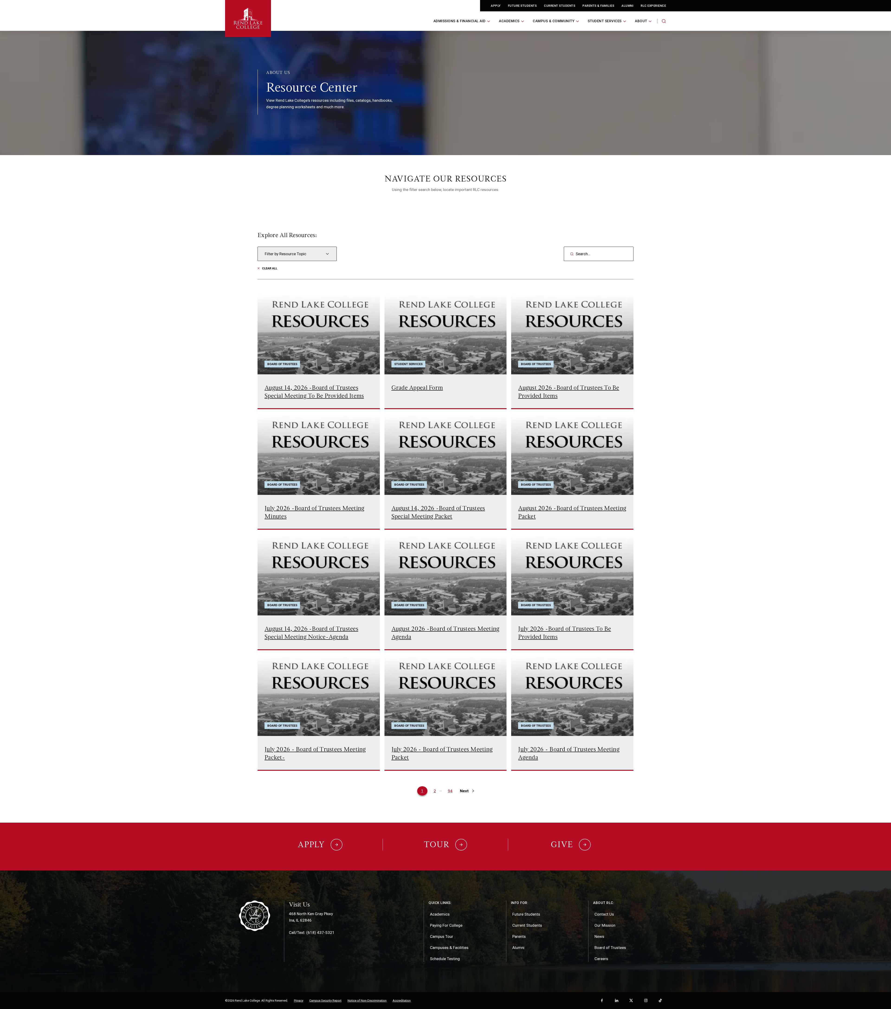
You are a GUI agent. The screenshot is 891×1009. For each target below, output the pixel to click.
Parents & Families (598, 5)
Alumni (627, 5)
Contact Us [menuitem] (604, 914)
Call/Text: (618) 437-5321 (312, 932)
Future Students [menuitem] (526, 914)
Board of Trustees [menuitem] (610, 947)
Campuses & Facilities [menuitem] (449, 947)
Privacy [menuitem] (298, 1000)
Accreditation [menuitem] (402, 1000)
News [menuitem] (599, 936)
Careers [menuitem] (601, 958)
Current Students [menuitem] (527, 925)
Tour (436, 844)
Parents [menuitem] (519, 936)
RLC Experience (653, 5)
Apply (496, 5)
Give (562, 844)
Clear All (269, 268)
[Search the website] (664, 21)
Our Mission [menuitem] (604, 925)
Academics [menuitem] (440, 914)
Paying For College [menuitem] (446, 925)
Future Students (522, 5)
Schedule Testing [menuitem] (445, 958)
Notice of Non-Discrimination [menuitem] (367, 1000)
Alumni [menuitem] (518, 947)
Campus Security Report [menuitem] (325, 1000)
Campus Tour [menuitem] (441, 936)
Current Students (559, 5)
